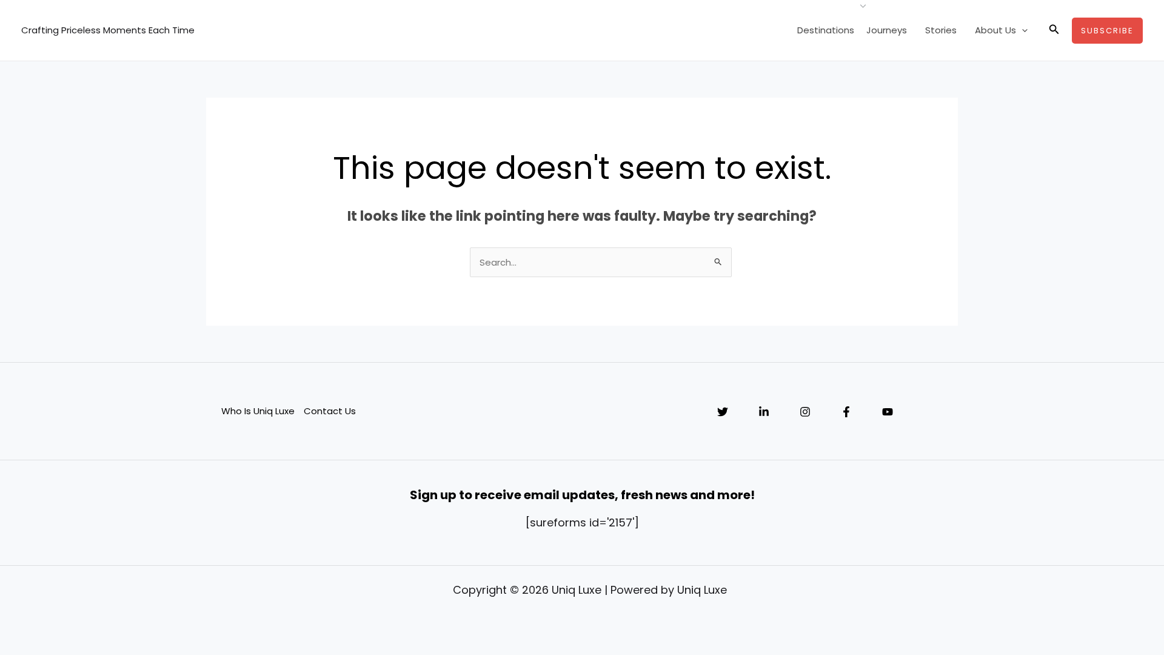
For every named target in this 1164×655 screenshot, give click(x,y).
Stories (941, 30)
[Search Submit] (718, 261)
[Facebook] (846, 411)
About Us (995, 30)
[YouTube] (887, 411)
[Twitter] (722, 411)
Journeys (886, 30)
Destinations (825, 30)
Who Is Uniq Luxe (258, 411)
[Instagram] (805, 411)
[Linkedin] (763, 411)
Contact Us (330, 411)
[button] (1022, 30)
